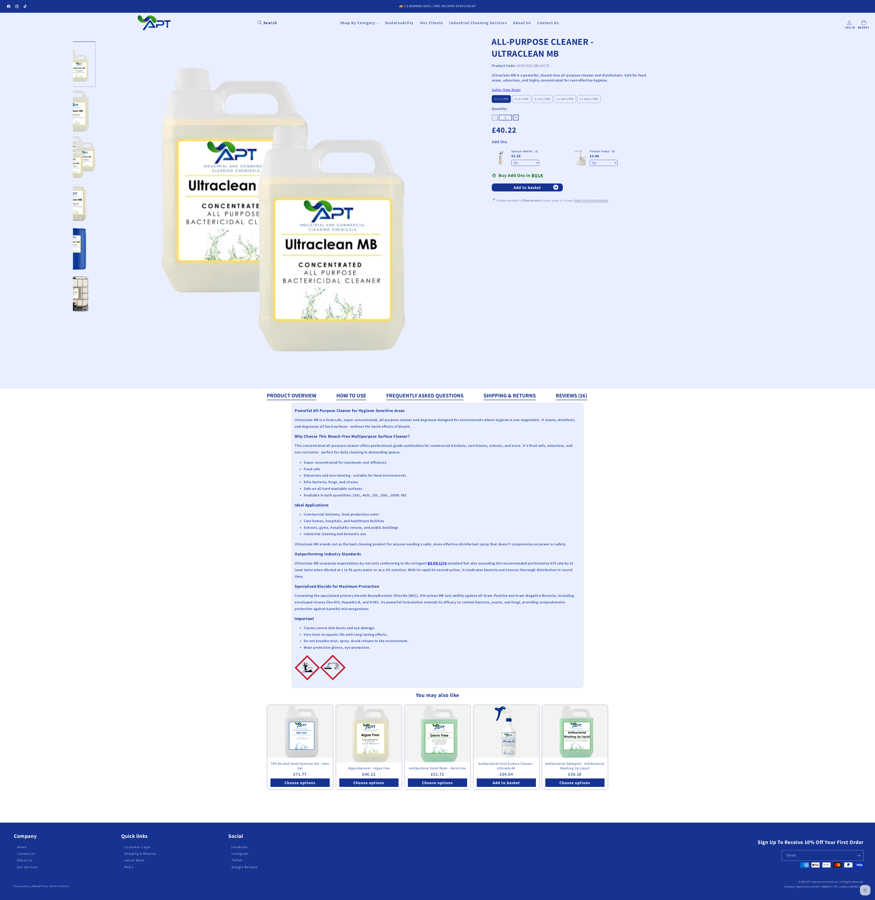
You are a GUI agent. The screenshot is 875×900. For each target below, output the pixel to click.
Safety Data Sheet (506, 89)
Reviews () (571, 395)
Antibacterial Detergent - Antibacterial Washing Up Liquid (575, 765)
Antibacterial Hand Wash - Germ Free (437, 768)
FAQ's (129, 867)
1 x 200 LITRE (565, 99)
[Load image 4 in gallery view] (73, 202)
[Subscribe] (858, 855)
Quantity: (500, 108)
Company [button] (25, 836)
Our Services (27, 867)
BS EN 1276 (437, 563)
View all (437, 802)
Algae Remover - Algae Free (369, 768)
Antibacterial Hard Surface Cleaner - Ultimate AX (506, 765)
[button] (267, 23)
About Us (24, 860)
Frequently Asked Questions (424, 395)
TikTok (237, 860)
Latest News (134, 860)
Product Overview (291, 395)
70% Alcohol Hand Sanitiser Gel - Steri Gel (300, 765)
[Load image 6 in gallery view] (73, 295)
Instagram (240, 854)
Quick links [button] (134, 836)
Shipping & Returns (510, 395)
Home (22, 847)
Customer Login (137, 847)
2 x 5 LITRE (501, 99)
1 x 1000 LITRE (589, 99)
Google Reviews (244, 867)
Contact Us (26, 854)
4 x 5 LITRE (522, 99)
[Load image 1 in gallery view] (73, 64)
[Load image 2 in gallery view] (73, 110)
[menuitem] (359, 22)
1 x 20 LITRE (542, 99)
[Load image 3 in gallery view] (73, 156)
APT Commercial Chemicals (822, 881)
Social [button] (235, 836)
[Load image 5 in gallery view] (73, 248)
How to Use (351, 395)
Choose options (300, 782)
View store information (591, 200)
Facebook (239, 847)
